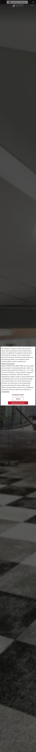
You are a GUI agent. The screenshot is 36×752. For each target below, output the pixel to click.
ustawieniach (5, 391)
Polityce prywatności (8, 363)
